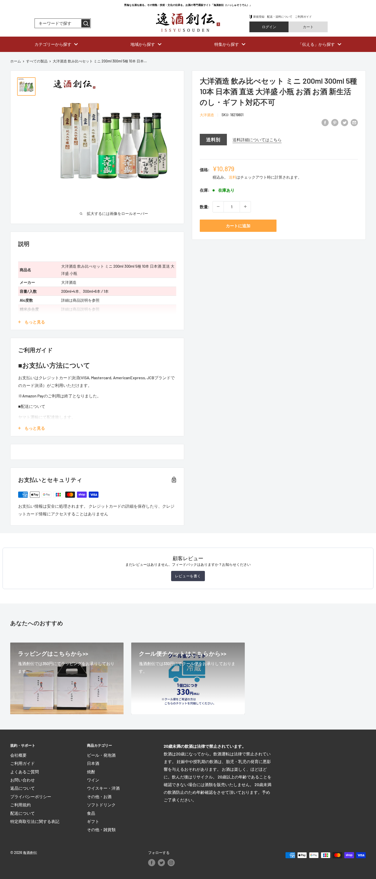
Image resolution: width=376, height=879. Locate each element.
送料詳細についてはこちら (257, 139)
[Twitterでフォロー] (161, 862)
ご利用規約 (20, 804)
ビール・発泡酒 (101, 755)
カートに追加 (238, 225)
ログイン (269, 27)
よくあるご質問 (24, 771)
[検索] (86, 23)
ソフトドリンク (101, 804)
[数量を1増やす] (245, 206)
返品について (22, 788)
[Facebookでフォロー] (151, 862)
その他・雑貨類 (101, 829)
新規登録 (258, 16)
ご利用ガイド (303, 16)
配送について (22, 813)
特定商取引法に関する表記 (34, 821)
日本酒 (93, 763)
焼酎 (91, 771)
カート (308, 27)
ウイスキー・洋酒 (103, 788)
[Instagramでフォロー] (171, 862)
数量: (204, 206)
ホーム (15, 61)
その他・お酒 (99, 796)
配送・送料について (279, 16)
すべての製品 (37, 61)
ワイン (93, 779)
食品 (91, 813)
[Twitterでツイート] (344, 122)
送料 (232, 177)
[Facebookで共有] (325, 122)
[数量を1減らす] (218, 206)
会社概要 (18, 755)
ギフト (93, 821)
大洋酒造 (207, 115)
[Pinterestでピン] (334, 122)
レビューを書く (188, 576)
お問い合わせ (22, 779)
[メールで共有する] (354, 122)
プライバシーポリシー (30, 796)
